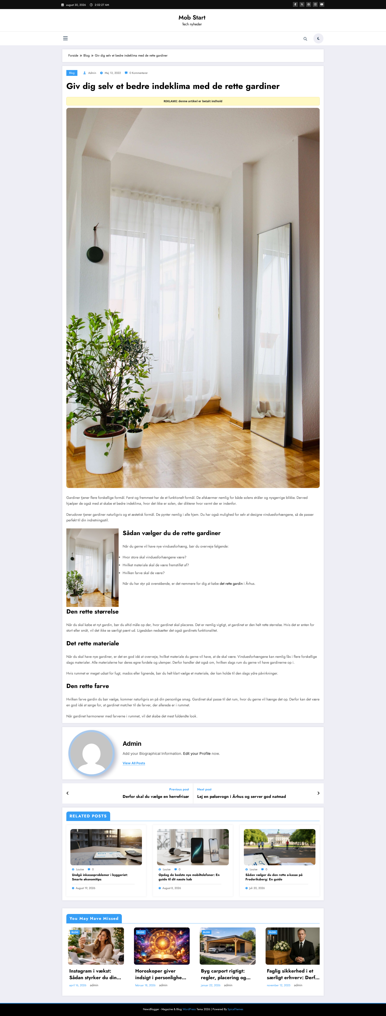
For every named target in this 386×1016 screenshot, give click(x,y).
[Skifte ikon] (65, 39)
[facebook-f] (295, 4)
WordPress (189, 1009)
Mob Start (192, 17)
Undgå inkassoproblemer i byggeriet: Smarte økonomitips (100, 877)
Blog (72, 73)
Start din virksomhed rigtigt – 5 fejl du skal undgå (168, 968)
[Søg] (305, 39)
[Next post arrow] (318, 793)
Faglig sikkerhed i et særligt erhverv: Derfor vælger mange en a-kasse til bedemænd (104, 974)
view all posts (134, 763)
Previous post (179, 789)
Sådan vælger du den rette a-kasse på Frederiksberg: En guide (274, 877)
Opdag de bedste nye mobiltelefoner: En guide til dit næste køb (189, 877)
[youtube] (321, 4)
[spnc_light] (318, 38)
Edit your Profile (197, 753)
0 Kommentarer (138, 73)
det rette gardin (231, 583)
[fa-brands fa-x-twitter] (302, 4)
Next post (204, 789)
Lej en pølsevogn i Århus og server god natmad (241, 796)
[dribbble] (308, 4)
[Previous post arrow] (67, 793)
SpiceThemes (235, 1009)
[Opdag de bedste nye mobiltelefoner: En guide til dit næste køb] (193, 847)
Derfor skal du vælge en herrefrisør (156, 796)
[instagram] (315, 4)
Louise (80, 869)
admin (92, 73)
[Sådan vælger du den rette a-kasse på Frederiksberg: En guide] (279, 847)
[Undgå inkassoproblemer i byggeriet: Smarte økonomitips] (106, 847)
